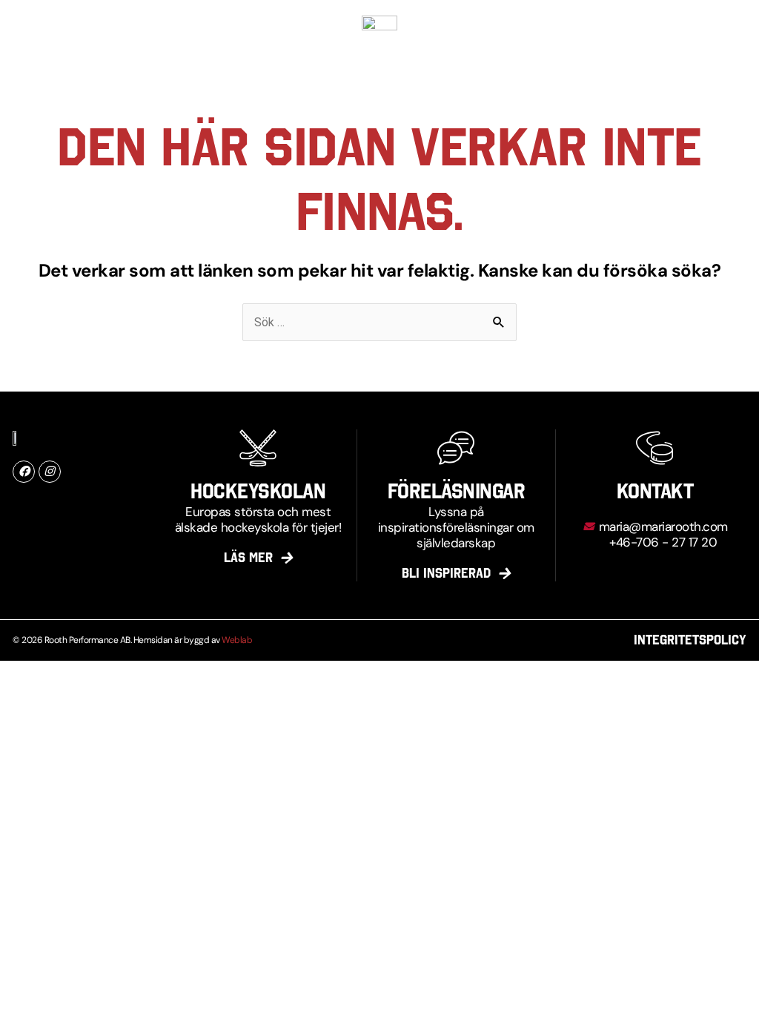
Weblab (237, 640)
